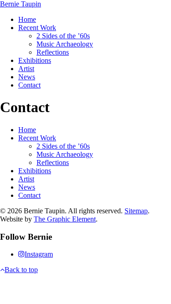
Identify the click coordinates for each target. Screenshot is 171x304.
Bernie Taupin (20, 4)
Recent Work (37, 27)
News (26, 77)
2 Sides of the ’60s (63, 36)
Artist (26, 68)
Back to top (21, 269)
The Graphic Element (65, 219)
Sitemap (136, 211)
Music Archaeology (64, 44)
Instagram (39, 254)
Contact (29, 85)
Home (27, 19)
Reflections (52, 52)
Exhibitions (34, 60)
